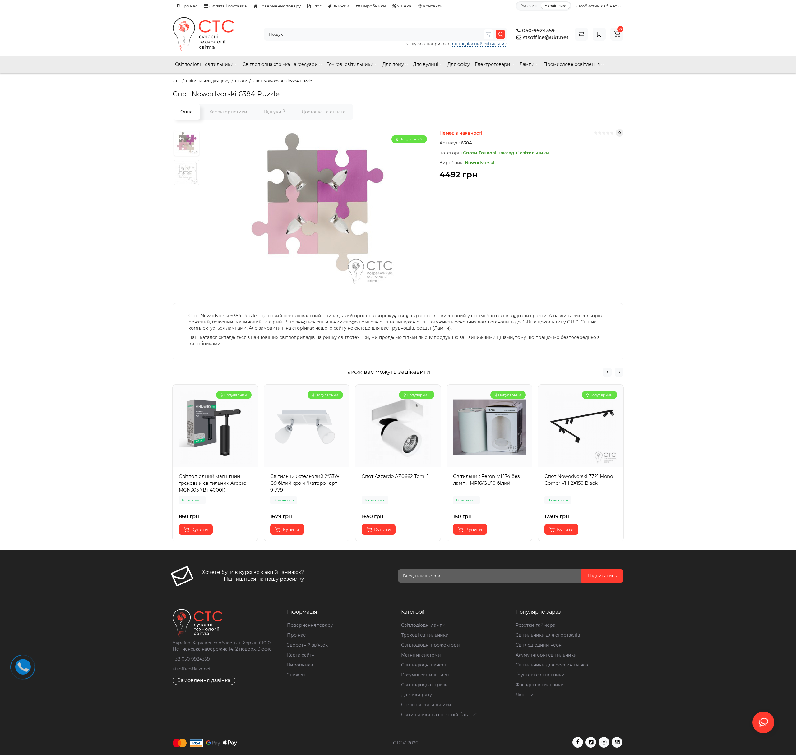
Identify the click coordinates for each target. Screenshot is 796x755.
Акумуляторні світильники (546, 655)
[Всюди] (488, 34)
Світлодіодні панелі (423, 665)
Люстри (525, 695)
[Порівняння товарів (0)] (581, 34)
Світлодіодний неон (539, 645)
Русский (528, 5)
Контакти (432, 5)
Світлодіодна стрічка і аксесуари (281, 64)
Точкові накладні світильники (514, 153)
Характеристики (228, 112)
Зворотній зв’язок (307, 645)
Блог (316, 5)
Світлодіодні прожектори (430, 645)
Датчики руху (416, 695)
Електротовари (493, 64)
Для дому (393, 64)
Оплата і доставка (227, 5)
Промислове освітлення (572, 64)
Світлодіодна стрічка (425, 685)
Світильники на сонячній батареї (439, 714)
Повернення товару (279, 5)
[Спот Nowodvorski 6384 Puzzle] (318, 206)
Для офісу (458, 64)
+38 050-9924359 (191, 659)
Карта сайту (300, 655)
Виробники (373, 5)
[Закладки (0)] (599, 34)
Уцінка (403, 5)
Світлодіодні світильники (205, 64)
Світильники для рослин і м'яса (552, 665)
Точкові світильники (351, 64)
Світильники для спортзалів (548, 635)
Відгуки (274, 112)
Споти (470, 153)
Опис (186, 112)
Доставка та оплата (323, 112)
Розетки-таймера (535, 625)
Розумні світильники (425, 675)
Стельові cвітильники (426, 704)
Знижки (340, 5)
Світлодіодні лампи (423, 625)
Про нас (188, 5)
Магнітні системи (421, 655)
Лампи (527, 64)
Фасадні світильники (540, 685)
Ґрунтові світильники (540, 675)
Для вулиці (426, 64)
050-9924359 (538, 31)
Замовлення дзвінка (204, 680)
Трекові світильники (425, 635)
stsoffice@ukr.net (546, 37)
